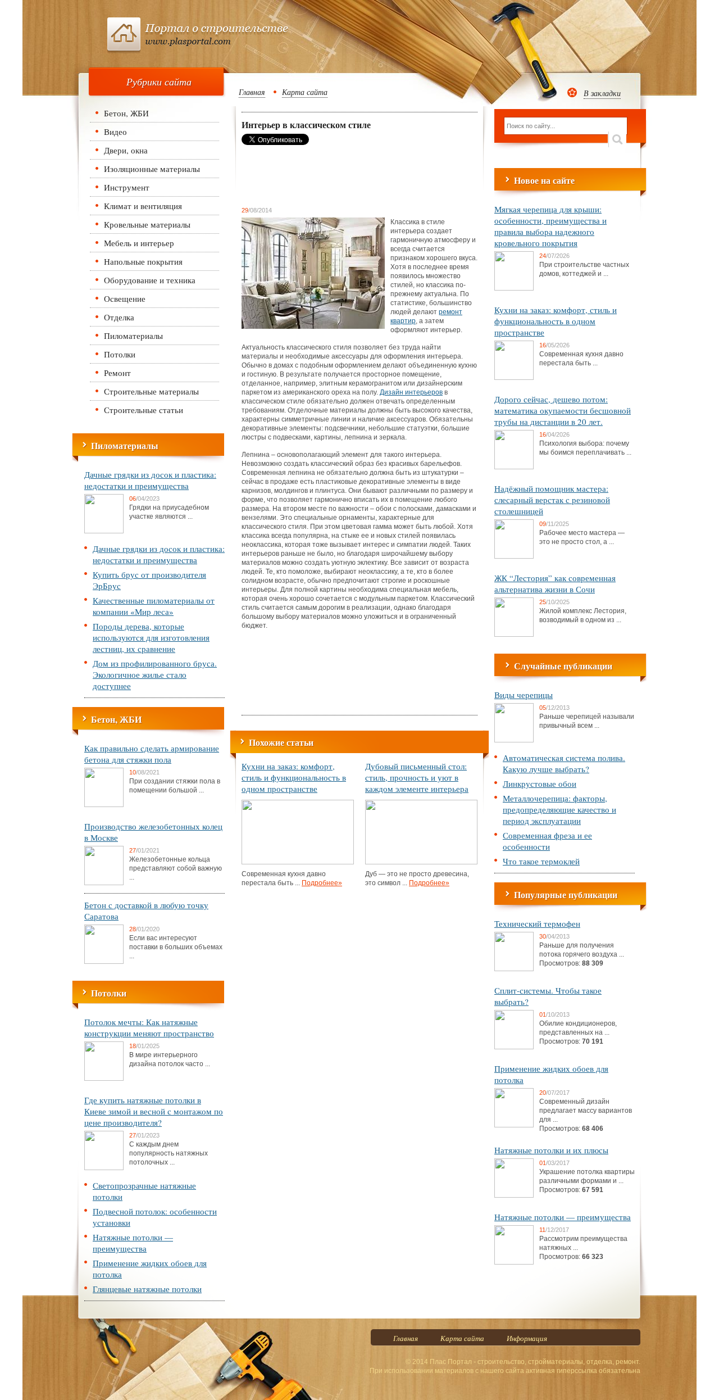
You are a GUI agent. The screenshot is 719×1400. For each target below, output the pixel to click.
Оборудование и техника (149, 280)
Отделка (119, 317)
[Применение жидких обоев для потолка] (514, 1125)
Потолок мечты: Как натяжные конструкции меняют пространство (149, 1027)
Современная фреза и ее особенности (547, 841)
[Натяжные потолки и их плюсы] (514, 1195)
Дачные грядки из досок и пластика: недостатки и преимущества (150, 480)
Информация (527, 1338)
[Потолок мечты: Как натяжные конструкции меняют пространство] (104, 1078)
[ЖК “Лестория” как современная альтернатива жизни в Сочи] (514, 634)
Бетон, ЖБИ (126, 113)
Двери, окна (126, 150)
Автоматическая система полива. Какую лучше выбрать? (564, 763)
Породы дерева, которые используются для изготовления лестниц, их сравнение (151, 637)
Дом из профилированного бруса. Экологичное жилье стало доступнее (155, 674)
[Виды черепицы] (514, 740)
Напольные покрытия (143, 261)
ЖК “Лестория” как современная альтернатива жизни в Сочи (555, 583)
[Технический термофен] (514, 969)
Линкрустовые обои (539, 783)
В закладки (602, 93)
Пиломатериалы (133, 335)
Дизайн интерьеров (411, 392)
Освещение (124, 298)
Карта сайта (304, 92)
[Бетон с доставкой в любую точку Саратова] (104, 962)
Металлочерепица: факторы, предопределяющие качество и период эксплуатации (559, 809)
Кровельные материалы (147, 224)
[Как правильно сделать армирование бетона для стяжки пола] (104, 805)
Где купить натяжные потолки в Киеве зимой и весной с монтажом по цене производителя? (153, 1111)
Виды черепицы (523, 694)
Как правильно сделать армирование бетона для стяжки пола (151, 753)
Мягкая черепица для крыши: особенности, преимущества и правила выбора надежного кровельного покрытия (550, 225)
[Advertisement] (331, 175)
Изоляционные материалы (152, 168)
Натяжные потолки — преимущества (133, 1242)
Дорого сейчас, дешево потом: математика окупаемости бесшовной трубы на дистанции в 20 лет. (562, 410)
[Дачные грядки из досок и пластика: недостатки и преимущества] (104, 531)
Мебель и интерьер (139, 242)
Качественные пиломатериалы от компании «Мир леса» (154, 606)
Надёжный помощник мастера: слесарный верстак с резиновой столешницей (552, 499)
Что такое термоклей (541, 861)
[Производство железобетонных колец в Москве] (104, 883)
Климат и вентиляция (143, 205)
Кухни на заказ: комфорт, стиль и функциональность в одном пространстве (294, 777)
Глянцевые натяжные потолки (147, 1288)
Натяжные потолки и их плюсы (551, 1150)
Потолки (119, 354)
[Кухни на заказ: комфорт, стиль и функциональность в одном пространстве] (298, 862)
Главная (252, 92)
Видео (115, 131)
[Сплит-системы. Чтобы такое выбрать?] (514, 1047)
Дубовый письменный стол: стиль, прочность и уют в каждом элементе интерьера (416, 777)
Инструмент (126, 187)
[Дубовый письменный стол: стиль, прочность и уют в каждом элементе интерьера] (421, 862)
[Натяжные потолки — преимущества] (514, 1262)
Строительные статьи (143, 409)
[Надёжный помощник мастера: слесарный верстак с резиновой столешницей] (514, 556)
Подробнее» (322, 883)
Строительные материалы (151, 391)
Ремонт (117, 372)
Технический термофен (537, 923)
